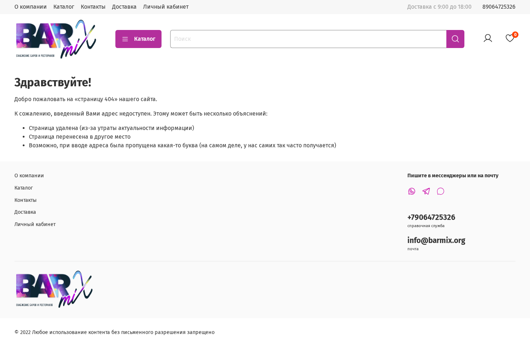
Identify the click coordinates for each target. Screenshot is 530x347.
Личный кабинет (166, 6)
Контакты (93, 6)
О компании (30, 6)
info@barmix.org (436, 240)
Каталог (63, 6)
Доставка (124, 6)
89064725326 (499, 6)
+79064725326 (431, 217)
